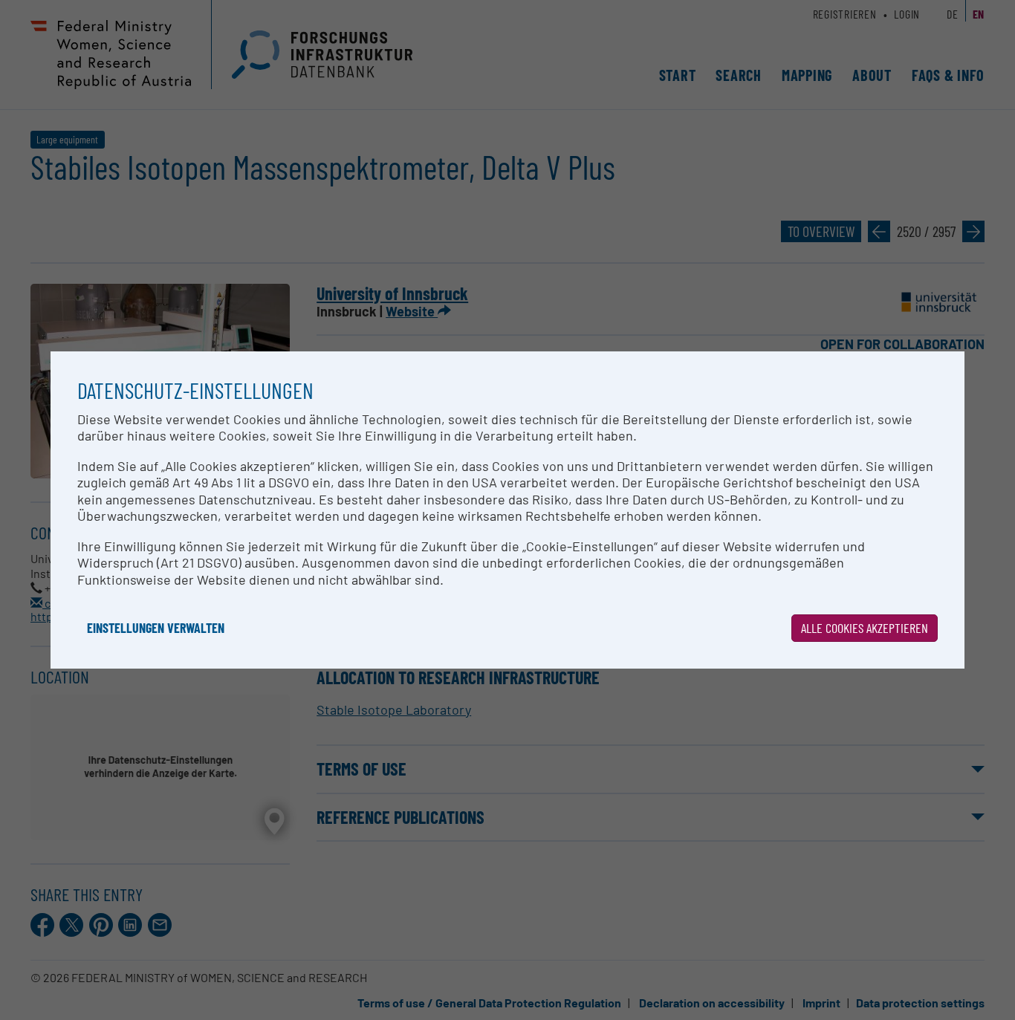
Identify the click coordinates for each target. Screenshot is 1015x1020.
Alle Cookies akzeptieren (864, 628)
